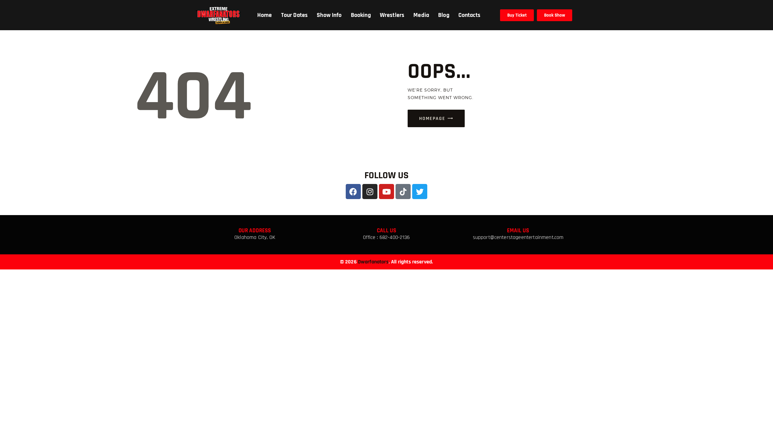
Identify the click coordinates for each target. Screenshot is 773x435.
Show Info (329, 15)
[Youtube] (386, 191)
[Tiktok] (403, 191)
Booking (361, 15)
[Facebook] (353, 191)
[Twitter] (419, 191)
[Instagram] (369, 191)
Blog (443, 15)
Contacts (469, 15)
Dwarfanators (373, 261)
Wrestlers (392, 15)
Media (421, 15)
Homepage (432, 118)
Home (264, 15)
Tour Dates (294, 15)
